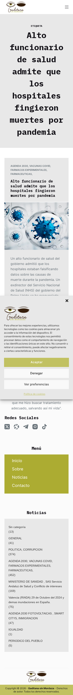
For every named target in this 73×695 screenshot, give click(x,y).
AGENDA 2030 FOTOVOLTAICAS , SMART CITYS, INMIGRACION (36, 616)
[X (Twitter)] (7, 426)
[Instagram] (35, 426)
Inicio (17, 460)
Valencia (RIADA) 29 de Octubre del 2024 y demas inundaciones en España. (36, 600)
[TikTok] (44, 426)
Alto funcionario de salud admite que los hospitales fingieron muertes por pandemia (33, 188)
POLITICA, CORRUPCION (25, 549)
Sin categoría (17, 527)
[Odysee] (16, 426)
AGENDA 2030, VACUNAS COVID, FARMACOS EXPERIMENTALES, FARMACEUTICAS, (31, 169)
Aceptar (37, 362)
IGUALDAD (16, 629)
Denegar (36, 373)
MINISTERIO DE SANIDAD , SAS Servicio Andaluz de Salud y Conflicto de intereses (35, 584)
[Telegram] (25, 426)
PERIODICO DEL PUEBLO (26, 640)
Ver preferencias (36, 384)
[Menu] (67, 7)
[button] (67, 301)
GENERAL (15, 538)
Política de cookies (34, 393)
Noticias (19, 477)
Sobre (17, 469)
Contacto (21, 485)
